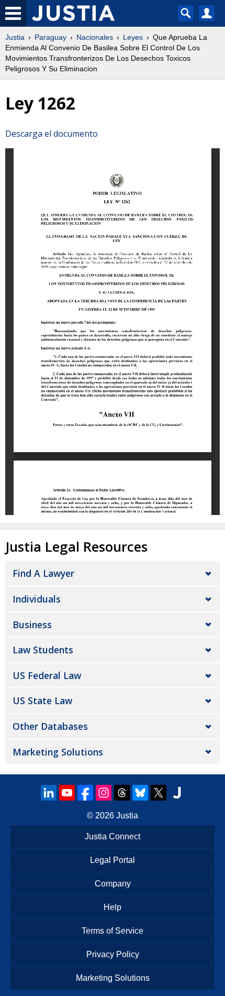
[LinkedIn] (49, 793)
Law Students (43, 649)
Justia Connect (112, 836)
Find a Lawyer (43, 573)
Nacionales (94, 37)
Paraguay (50, 37)
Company (113, 883)
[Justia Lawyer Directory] (177, 793)
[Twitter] (158, 793)
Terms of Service (112, 930)
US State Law (42, 700)
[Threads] (122, 793)
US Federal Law (47, 675)
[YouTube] (67, 793)
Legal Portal (112, 860)
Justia (15, 37)
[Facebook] (85, 793)
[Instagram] (103, 793)
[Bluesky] (140, 793)
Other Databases (50, 726)
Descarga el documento (51, 133)
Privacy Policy (112, 954)
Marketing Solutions (58, 752)
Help (112, 907)
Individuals (37, 599)
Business (32, 624)
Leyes (133, 37)
